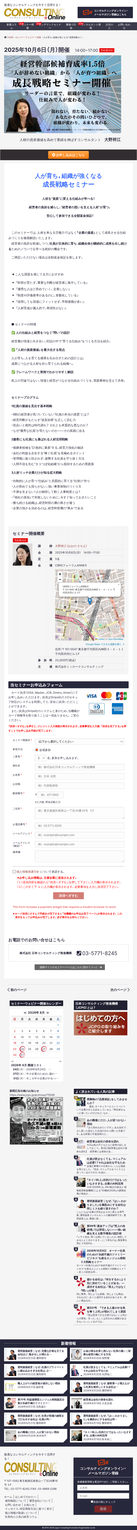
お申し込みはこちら (70, 154)
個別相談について (15, 1501)
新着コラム (12, 26)
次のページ (118, 989)
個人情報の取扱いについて (21, 1513)
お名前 (16, 774)
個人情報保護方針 (28, 871)
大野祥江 (112, 139)
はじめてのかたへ (25, 1497)
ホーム (8, 1497)
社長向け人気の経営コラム (21, 1517)
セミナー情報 (27, 26)
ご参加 (16, 756)
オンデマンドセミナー (50, 26)
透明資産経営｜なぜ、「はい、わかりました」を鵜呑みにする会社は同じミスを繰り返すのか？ (106, 1204)
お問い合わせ (124, 26)
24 (22, 1049)
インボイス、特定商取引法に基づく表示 (28, 1509)
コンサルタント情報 (91, 26)
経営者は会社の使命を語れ (103, 1141)
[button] (90, 601)
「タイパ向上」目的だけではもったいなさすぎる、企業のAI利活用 (107, 1181)
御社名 (16, 765)
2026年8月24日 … (32, 1069)
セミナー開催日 (21, 740)
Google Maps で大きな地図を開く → (105, 644)
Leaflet (100, 638)
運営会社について (40, 1501)
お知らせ (29, 1505)
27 (43, 1049)
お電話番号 (19, 824)
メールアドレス (21, 833)
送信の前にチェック (104, 1501)
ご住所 (16, 808)
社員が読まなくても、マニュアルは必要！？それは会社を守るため (106, 1160)
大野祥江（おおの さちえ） (71, 546)
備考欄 (16, 852)
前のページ (19, 989)
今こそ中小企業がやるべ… (35, 1078)
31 (22, 1055)
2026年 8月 (36, 1012)
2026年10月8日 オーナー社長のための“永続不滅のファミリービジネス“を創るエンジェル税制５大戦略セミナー (103, 1256)
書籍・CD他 (71, 26)
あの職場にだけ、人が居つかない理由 (106, 1122)
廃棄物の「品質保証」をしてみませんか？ (107, 1101)
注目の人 (109, 26)
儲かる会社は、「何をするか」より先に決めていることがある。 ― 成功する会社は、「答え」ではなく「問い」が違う (103, 1284)
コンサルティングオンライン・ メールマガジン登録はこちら (111, 12)
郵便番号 (18, 793)
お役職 (16, 784)
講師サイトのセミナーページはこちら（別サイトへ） (68, 967)
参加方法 (18, 749)
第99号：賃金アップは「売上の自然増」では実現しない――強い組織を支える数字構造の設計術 (106, 1229)
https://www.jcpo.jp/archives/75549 (32, 1095)
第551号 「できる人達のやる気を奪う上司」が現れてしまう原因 (106, 1309)
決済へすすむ (68, 895)
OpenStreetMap (115, 638)
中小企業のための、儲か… (35, 1074)
